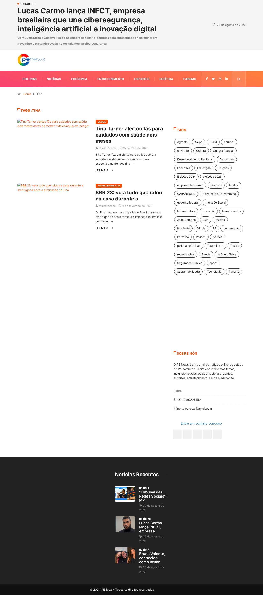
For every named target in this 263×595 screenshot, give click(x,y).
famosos (216, 185)
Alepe (198, 142)
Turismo (189, 79)
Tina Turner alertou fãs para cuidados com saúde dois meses (129, 135)
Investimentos (231, 211)
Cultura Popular (223, 150)
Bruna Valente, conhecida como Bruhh (152, 558)
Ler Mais (102, 170)
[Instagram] (207, 434)
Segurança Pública (189, 263)
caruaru (229, 142)
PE (214, 228)
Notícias (54, 79)
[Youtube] (217, 434)
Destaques (227, 159)
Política (166, 79)
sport (213, 263)
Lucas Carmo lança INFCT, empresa (150, 527)
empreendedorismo (190, 185)
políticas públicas (188, 245)
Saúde (102, 121)
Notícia (144, 488)
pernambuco (231, 228)
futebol (233, 185)
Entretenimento (110, 79)
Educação (204, 168)
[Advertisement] (210, 318)
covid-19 (183, 150)
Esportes (141, 79)
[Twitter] (213, 79)
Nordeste (183, 228)
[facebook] (207, 79)
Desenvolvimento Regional (194, 159)
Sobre (178, 390)
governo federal (187, 202)
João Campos (186, 219)
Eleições (223, 168)
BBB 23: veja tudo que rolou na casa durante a (129, 196)
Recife (235, 245)
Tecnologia (214, 271)
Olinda (201, 228)
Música (220, 219)
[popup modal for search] (239, 79)
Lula (205, 219)
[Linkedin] (226, 79)
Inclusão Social (216, 202)
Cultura (201, 150)
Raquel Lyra (215, 245)
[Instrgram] (220, 79)
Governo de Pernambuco (219, 194)
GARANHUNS (186, 194)
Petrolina (183, 237)
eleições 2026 (212, 176)
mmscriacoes (107, 148)
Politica (201, 237)
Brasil (213, 142)
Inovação (209, 211)
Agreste (182, 142)
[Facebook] (177, 434)
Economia (79, 79)
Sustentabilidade (188, 271)
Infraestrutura (186, 211)
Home (27, 94)
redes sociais (186, 254)
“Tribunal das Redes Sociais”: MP (152, 496)
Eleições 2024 (186, 176)
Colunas (29, 79)
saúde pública (227, 254)
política (218, 237)
